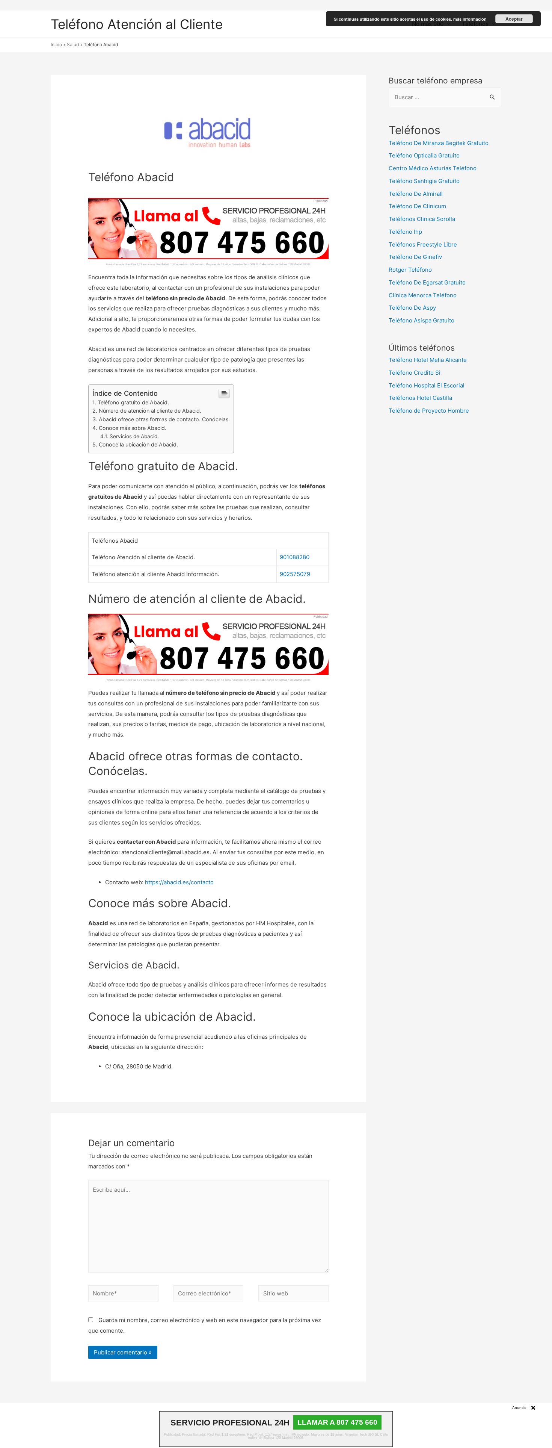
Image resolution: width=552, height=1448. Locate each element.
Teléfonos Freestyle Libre (423, 244)
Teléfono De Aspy (412, 307)
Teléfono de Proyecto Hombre (429, 410)
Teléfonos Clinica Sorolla (422, 218)
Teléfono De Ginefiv (415, 256)
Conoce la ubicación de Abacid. (138, 444)
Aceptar (514, 18)
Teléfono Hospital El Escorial (427, 385)
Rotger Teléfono (410, 269)
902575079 (295, 574)
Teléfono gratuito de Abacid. (133, 402)
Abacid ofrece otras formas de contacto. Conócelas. (164, 419)
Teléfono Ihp (405, 231)
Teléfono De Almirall (416, 193)
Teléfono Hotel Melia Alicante (428, 359)
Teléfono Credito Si (414, 372)
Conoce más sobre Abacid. (132, 428)
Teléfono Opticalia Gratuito (424, 155)
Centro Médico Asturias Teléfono (433, 168)
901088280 (294, 557)
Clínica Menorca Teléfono (423, 295)
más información (470, 19)
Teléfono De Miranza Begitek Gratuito (439, 143)
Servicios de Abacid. (134, 436)
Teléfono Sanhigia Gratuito (424, 181)
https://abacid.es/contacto (179, 882)
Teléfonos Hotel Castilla (420, 397)
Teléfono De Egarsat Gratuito (427, 282)
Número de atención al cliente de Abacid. (150, 410)
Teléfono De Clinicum (417, 206)
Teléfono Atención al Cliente (137, 24)
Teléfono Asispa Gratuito (421, 320)
